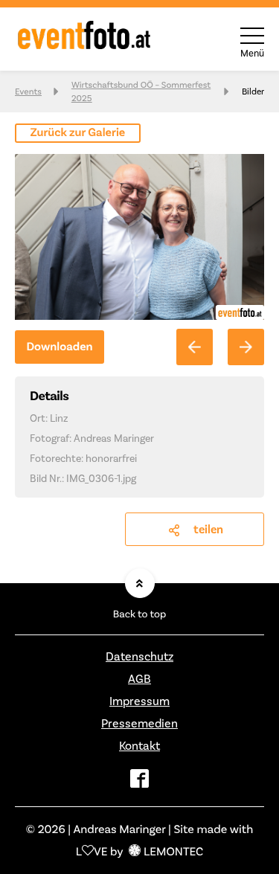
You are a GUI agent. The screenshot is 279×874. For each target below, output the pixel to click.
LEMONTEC (173, 851)
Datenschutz (139, 656)
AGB (139, 679)
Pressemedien (139, 723)
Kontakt (139, 746)
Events (28, 91)
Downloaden (59, 347)
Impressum (139, 701)
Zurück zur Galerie (78, 133)
